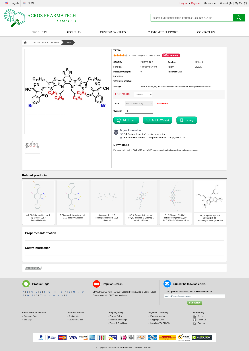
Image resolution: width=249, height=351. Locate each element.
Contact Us (206, 32)
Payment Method (157, 316)
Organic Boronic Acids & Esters (135, 292)
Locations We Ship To (160, 323)
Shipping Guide (157, 320)
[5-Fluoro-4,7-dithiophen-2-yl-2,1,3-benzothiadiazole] (73, 196)
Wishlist (224, 3)
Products (39, 32)
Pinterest (201, 323)
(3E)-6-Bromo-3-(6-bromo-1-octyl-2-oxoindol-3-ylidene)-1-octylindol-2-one (141, 217)
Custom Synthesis (114, 32)
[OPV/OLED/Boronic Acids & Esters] (40, 18)
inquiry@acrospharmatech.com (184, 150)
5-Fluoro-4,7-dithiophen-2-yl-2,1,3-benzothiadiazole (72, 216)
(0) (230, 3)
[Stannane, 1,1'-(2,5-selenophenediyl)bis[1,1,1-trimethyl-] (107, 196)
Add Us (201, 316)
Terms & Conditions (118, 323)
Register (195, 3)
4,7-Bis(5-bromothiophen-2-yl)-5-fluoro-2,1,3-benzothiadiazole (38, 217)
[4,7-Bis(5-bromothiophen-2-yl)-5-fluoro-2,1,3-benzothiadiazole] (39, 196)
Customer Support (163, 32)
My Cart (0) (241, 3)
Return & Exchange (118, 320)
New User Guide (76, 320)
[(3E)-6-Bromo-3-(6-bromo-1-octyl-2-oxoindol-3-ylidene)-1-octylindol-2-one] (141, 196)
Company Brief (30, 316)
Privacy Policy (116, 316)
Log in (183, 3)
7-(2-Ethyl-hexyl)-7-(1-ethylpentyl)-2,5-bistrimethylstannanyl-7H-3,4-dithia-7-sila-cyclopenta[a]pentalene (210, 218)
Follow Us (202, 320)
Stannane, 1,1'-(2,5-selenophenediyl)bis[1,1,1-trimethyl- (107, 217)
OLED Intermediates (118, 295)
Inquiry (190, 120)
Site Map (28, 320)
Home (26, 42)
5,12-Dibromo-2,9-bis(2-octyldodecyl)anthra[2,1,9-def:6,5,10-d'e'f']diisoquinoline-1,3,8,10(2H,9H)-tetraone (176, 218)
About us (74, 32)
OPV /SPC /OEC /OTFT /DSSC (46, 42)
